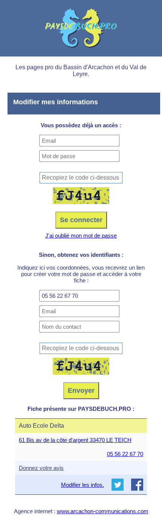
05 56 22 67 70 (125, 454)
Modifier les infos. (82, 485)
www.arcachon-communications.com (102, 511)
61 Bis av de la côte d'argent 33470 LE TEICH (75, 440)
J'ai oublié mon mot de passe (81, 235)
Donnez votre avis (41, 468)
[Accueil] (81, 28)
